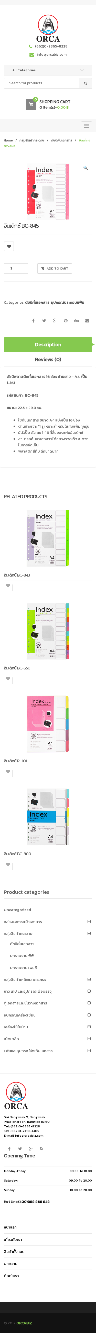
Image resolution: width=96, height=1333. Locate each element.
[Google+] (31, 1149)
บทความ (10, 1264)
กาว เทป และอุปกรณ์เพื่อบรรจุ (27, 991)
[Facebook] (9, 1149)
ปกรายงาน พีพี (22, 955)
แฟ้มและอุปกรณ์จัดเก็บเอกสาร (28, 1051)
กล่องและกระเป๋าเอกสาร (23, 922)
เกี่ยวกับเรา (13, 1239)
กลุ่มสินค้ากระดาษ (31, 140)
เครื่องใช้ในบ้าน (16, 1027)
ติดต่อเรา (11, 1276)
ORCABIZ (24, 1323)
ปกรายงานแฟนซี (23, 968)
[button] (86, 168)
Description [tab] (48, 344)
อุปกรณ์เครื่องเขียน (20, 1015)
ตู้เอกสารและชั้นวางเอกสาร (25, 1003)
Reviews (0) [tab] (48, 359)
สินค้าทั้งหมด (14, 1251)
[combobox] (48, 83)
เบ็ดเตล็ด (11, 1039)
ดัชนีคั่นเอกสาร (61, 140)
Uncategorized (17, 910)
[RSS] (41, 1149)
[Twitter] (20, 1149)
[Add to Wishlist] (8, 587)
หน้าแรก (10, 1227)
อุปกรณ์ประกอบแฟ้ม (67, 302)
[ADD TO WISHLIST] (9, 246)
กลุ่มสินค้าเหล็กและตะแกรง (25, 979)
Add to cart (57, 268)
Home (8, 140)
